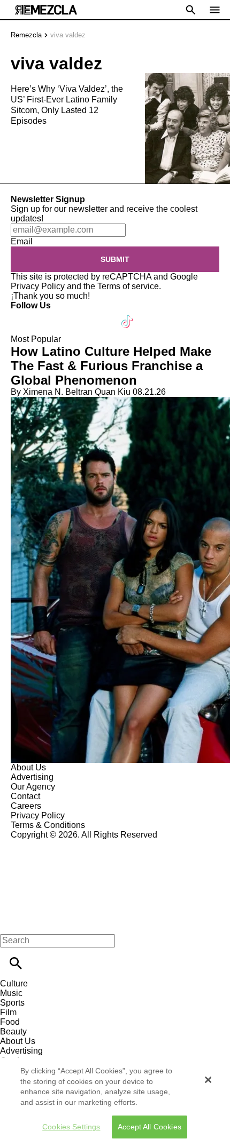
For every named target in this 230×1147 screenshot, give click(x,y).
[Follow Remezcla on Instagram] (76, 315)
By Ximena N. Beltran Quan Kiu (71, 391)
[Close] (208, 1080)
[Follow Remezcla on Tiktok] (128, 315)
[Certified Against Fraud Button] (49, 844)
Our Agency (33, 786)
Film (8, 1012)
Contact (25, 796)
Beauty (13, 1031)
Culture (14, 983)
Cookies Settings (71, 1126)
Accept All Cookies (149, 1126)
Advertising (32, 777)
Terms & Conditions (48, 825)
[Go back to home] (115, 878)
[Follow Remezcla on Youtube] (102, 315)
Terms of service (128, 286)
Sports (12, 1002)
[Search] (16, 963)
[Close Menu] (12, 922)
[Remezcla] (46, 10)
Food (10, 1021)
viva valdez (68, 35)
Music (11, 993)
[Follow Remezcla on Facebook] (24, 315)
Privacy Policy (38, 286)
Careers (26, 805)
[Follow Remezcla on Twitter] (50, 315)
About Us (28, 767)
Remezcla (26, 35)
